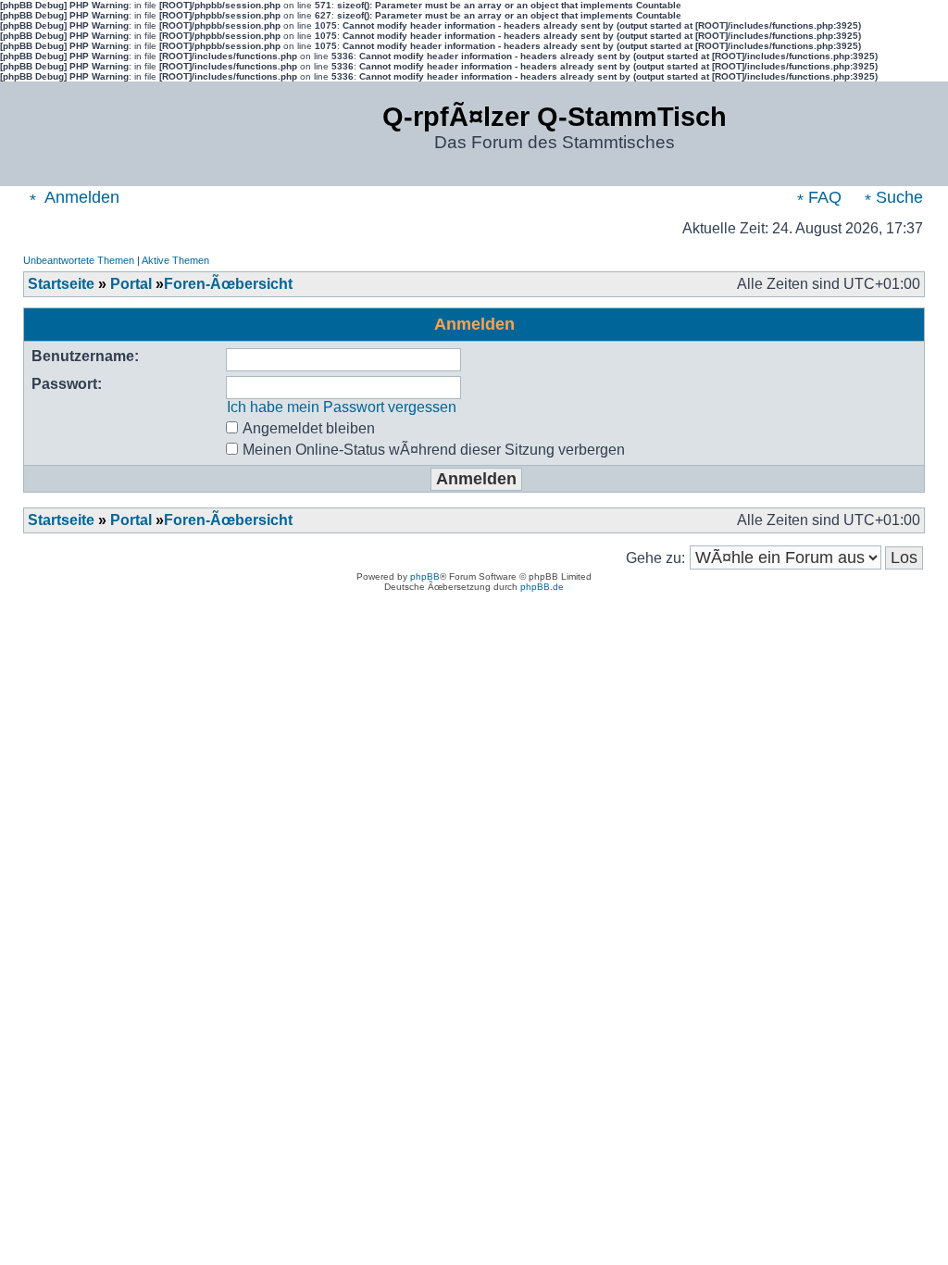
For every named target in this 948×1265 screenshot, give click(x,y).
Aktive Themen (175, 260)
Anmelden (80, 197)
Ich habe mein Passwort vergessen (341, 407)
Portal (131, 284)
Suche (897, 197)
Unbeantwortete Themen (78, 260)
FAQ (823, 197)
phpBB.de (542, 587)
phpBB (425, 576)
